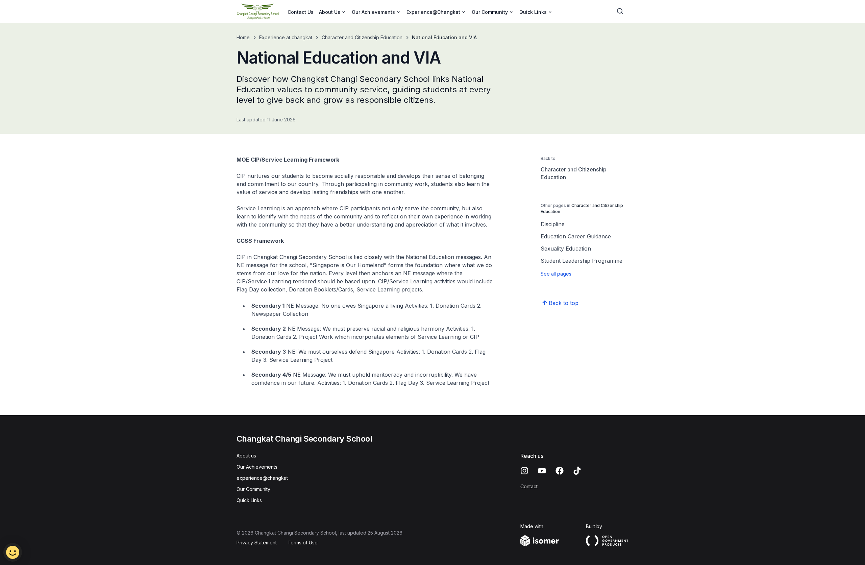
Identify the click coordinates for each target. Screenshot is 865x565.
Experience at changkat (285, 37)
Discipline (553, 224)
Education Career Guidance (576, 236)
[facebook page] (559, 471)
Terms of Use (303, 542)
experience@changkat (262, 478)
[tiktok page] (577, 471)
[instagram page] (524, 471)
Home (243, 37)
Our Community (253, 489)
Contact (529, 486)
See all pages (556, 274)
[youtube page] (542, 471)
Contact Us (301, 12)
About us (246, 455)
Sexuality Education (566, 248)
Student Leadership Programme (581, 260)
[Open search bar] (620, 11)
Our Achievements (257, 467)
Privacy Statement (257, 542)
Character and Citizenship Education (362, 37)
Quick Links (249, 500)
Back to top (563, 303)
